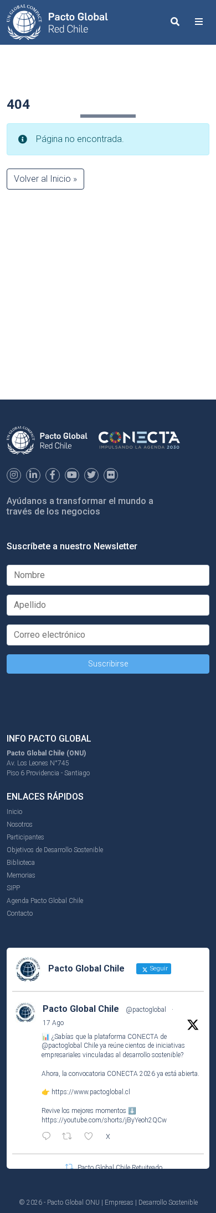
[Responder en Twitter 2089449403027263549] (49, 1137)
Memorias (21, 875)
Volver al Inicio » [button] (45, 179)
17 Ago (53, 1023)
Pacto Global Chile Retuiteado (120, 1168)
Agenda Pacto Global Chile (45, 901)
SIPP (13, 888)
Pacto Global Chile (81, 1009)
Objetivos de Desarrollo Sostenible (55, 850)
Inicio (14, 812)
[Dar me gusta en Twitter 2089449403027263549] (92, 1137)
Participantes (25, 837)
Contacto (20, 913)
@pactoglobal (146, 1010)
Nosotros (20, 824)
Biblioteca (21, 863)
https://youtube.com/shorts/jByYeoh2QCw (104, 1120)
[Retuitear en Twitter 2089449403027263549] (70, 1137)
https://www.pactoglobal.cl (91, 1092)
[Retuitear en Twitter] (69, 1167)
